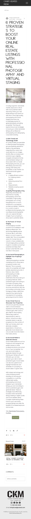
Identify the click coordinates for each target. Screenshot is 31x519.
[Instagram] (11, 503)
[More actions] (24, 18)
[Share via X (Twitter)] (10, 430)
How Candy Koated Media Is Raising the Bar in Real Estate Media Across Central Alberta (15, 459)
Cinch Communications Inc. (15, 513)
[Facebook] (14, 503)
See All (23, 441)
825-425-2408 (16, 505)
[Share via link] (17, 430)
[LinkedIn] (17, 503)
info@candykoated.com (17, 507)
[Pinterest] (20, 503)
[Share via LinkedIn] (13, 430)
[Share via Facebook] (6, 430)
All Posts (7, 10)
